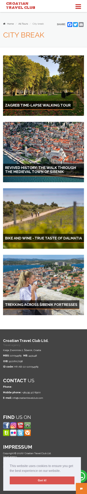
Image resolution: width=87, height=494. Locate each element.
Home (9, 23)
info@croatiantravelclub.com (27, 398)
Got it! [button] (42, 480)
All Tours (23, 23)
